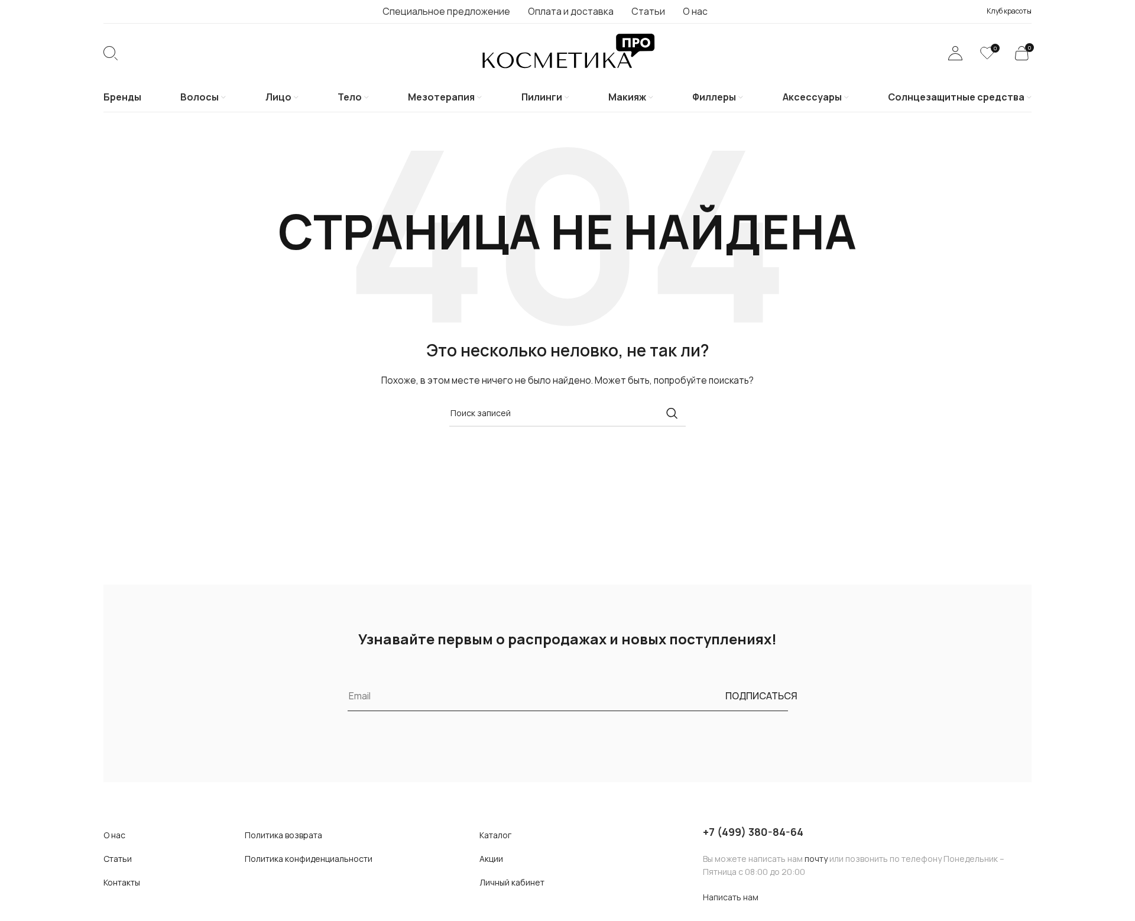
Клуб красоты (1009, 11)
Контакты (121, 882)
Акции (491, 858)
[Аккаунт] (955, 53)
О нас (114, 835)
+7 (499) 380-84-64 (753, 832)
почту (816, 858)
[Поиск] (111, 53)
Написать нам (730, 897)
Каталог (495, 835)
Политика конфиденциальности (308, 858)
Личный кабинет (511, 882)
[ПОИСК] (672, 413)
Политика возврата (283, 835)
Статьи (117, 858)
